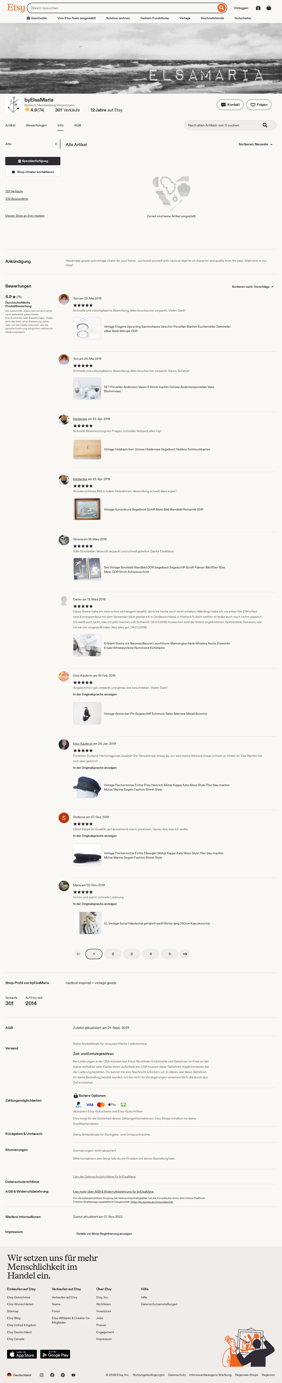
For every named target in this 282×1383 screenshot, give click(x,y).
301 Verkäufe (14, 191)
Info (60, 125)
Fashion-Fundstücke (155, 18)
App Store (22, 1354)
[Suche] (221, 8)
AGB (77, 125)
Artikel (10, 125)
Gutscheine (243, 18)
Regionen (268, 1375)
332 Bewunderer (16, 198)
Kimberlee (80, 419)
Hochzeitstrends (212, 18)
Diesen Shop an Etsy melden (25, 215)
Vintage (185, 18)
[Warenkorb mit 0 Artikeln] (268, 8)
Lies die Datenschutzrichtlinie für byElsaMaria (104, 1176)
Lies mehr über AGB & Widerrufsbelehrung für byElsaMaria (113, 1191)
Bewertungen (36, 125)
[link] (78, 954)
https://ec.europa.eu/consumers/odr (152, 1201)
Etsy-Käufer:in (83, 743)
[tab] (32, 144)
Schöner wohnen (118, 18)
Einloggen (241, 8)
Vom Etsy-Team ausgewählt (77, 18)
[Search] (268, 125)
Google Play (55, 1354)
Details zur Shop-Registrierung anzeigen (104, 1233)
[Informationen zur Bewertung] (27, 110)
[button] (230, 104)
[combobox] (121, 8)
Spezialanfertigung (34, 161)
